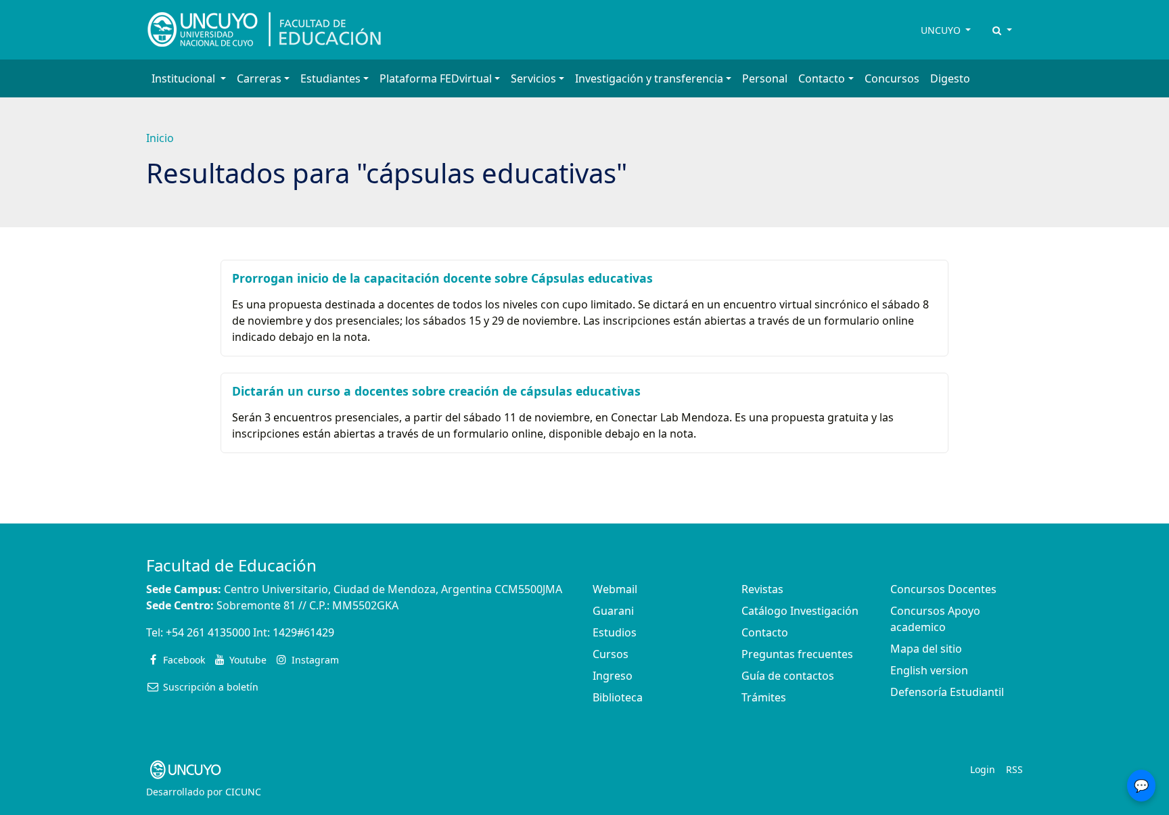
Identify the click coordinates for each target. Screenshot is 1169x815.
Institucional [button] (185, 78)
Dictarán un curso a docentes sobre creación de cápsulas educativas (436, 391)
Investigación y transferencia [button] (649, 78)
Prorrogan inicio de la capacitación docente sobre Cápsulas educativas (442, 278)
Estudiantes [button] (330, 78)
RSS (1014, 769)
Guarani (613, 610)
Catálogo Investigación (799, 610)
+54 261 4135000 (208, 632)
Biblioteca (618, 697)
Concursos (892, 78)
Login (982, 769)
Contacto (764, 632)
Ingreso (613, 675)
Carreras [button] (259, 78)
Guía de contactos (787, 675)
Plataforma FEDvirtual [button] (436, 78)
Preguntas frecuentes (797, 654)
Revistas (762, 589)
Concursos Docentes (943, 589)
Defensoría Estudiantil (947, 691)
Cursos (610, 654)
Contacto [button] (821, 78)
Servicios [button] (533, 78)
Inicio (160, 138)
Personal (764, 78)
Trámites (763, 697)
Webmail (615, 589)
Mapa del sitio (926, 648)
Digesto (950, 78)
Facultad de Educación (231, 565)
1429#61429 (303, 632)
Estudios (615, 632)
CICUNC (243, 791)
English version (929, 670)
